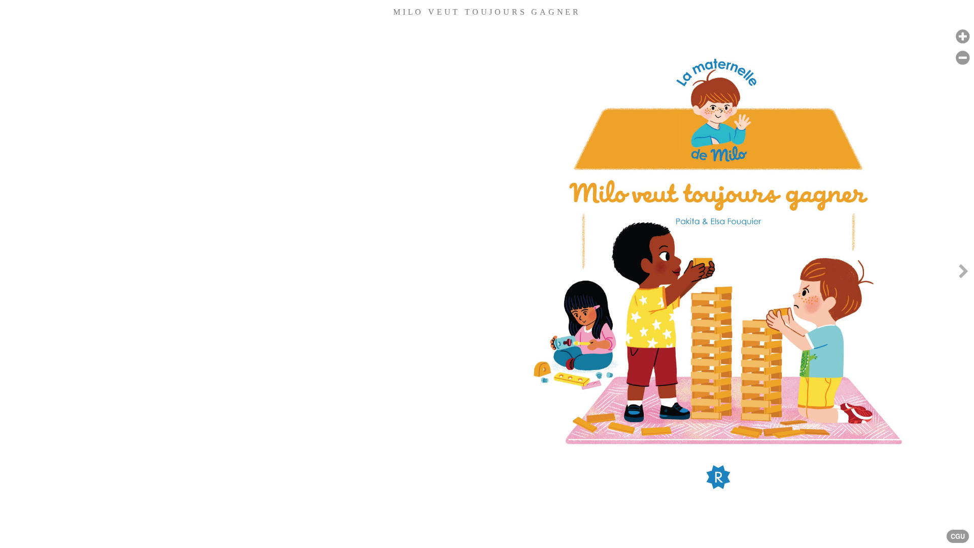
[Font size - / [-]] (962, 58)
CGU (958, 536)
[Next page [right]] (963, 274)
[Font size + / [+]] (962, 36)
